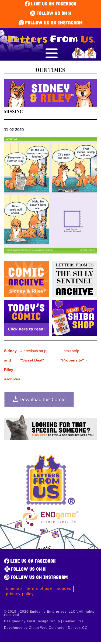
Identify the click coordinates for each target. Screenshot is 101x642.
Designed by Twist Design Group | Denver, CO (43, 621)
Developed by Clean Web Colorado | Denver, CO (46, 627)
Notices (64, 588)
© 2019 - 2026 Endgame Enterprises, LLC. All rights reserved (49, 613)
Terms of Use (39, 588)
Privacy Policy (20, 593)
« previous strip (33, 355)
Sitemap (14, 588)
